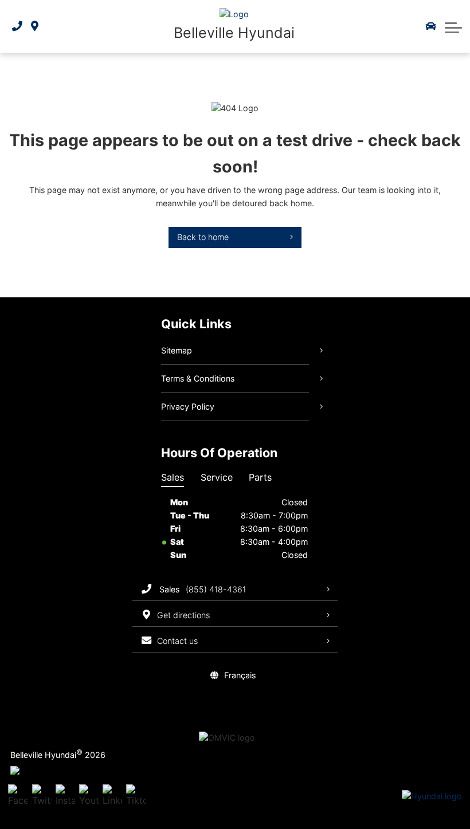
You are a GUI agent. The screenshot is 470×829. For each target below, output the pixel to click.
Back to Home (203, 237)
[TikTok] (136, 796)
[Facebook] (18, 796)
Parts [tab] (260, 477)
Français (240, 675)
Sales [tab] (172, 477)
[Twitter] (42, 796)
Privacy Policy (187, 406)
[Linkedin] (112, 796)
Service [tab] (217, 477)
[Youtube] (89, 796)
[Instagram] (65, 796)
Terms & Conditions (197, 378)
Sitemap (176, 350)
